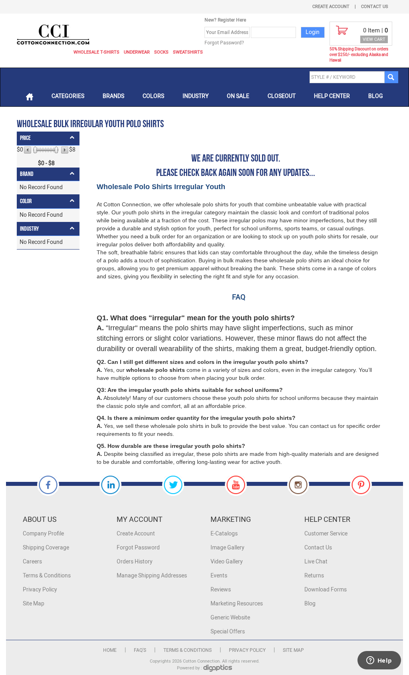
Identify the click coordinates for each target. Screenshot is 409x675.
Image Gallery (227, 547)
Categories (68, 96)
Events (218, 575)
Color (26, 201)
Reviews (220, 589)
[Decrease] (28, 150)
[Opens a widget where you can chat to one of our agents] (379, 661)
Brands (113, 96)
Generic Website (230, 617)
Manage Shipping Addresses (152, 575)
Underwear (137, 52)
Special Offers (227, 631)
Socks (161, 52)
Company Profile (43, 533)
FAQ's (140, 650)
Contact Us (374, 6)
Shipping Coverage (46, 547)
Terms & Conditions (47, 575)
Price (25, 138)
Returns (314, 575)
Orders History (135, 561)
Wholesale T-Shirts (96, 52)
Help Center (332, 96)
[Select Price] (35, 150)
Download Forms (325, 589)
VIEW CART (374, 39)
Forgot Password (138, 547)
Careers (32, 561)
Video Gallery (226, 561)
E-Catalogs (224, 533)
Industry (195, 96)
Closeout (282, 96)
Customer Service (325, 533)
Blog (375, 96)
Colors (153, 96)
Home (110, 650)
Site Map (33, 603)
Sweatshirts (188, 52)
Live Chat (316, 561)
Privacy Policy (40, 589)
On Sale (238, 96)
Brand (27, 174)
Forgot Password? (224, 43)
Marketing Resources (236, 603)
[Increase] (64, 150)
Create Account (330, 6)
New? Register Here (225, 20)
